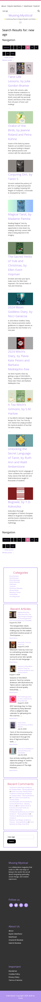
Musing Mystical (20, 15)
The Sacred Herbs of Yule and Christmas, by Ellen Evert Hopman (20, 265)
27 (23, 47)
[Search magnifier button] (38, 11)
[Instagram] (11, 905)
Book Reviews (14, 576)
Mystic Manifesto (15, 6)
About (3, 6)
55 (8, 54)
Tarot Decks (13, 594)
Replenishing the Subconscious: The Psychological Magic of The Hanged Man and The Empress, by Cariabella (20, 616)
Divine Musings (14, 580)
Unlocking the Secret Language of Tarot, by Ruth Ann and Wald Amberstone (19, 458)
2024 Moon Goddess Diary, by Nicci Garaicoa (20, 311)
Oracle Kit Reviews (16, 940)
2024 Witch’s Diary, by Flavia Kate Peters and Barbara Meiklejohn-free (18, 360)
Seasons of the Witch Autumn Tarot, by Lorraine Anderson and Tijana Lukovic (25, 669)
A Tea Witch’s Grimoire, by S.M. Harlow (19, 409)
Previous (6, 47)
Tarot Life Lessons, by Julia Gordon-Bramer (19, 81)
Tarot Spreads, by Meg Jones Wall (21, 823)
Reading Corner (14, 592)
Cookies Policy (14, 974)
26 (19, 47)
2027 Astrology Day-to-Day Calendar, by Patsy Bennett (25, 699)
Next (12, 54)
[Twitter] (16, 905)
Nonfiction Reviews (15, 588)
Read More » (13, 638)
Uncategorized (14, 596)
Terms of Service (15, 980)
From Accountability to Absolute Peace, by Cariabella (25, 751)
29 (32, 47)
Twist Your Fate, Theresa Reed (22, 791)
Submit (37, 6)
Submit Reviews (15, 943)
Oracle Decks (13, 590)
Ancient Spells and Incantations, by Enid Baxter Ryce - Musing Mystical (20, 804)
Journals (12, 586)
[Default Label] (26, 905)
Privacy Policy (14, 977)
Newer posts (8, 60)
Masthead (28, 6)
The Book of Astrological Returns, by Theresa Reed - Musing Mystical (21, 788)
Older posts (7, 57)
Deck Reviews (14, 578)
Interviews (12, 584)
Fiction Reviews (14, 582)
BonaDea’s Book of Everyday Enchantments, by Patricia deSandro (20, 808)
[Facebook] (21, 905)
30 (36, 47)
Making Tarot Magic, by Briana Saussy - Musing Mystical (20, 821)
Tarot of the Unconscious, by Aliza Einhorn (25, 725)
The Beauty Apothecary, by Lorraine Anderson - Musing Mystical (21, 813)
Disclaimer (13, 971)
